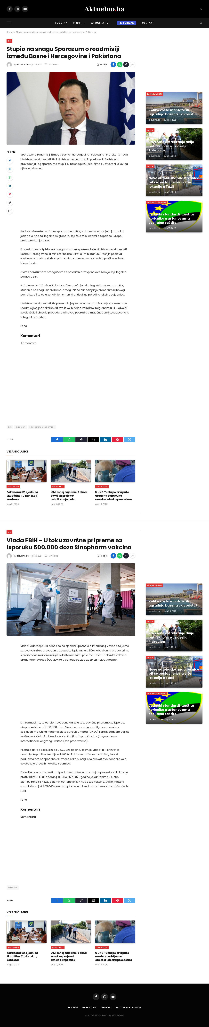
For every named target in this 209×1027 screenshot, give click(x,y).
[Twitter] (10, 169)
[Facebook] (10, 160)
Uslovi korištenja (128, 1007)
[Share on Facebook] (113, 64)
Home (9, 32)
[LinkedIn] (10, 185)
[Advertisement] (75, 200)
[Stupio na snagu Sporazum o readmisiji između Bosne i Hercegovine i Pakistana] (71, 108)
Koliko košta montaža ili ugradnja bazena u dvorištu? (173, 112)
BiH (9, 41)
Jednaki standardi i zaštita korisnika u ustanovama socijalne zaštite (171, 218)
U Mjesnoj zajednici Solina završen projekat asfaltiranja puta (69, 495)
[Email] (10, 210)
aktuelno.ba (22, 64)
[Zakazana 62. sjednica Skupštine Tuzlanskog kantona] (27, 471)
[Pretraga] (200, 23)
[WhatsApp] (10, 177)
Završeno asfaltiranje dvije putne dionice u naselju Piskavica (171, 146)
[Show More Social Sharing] (132, 64)
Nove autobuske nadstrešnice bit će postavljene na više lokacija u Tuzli (174, 182)
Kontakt (148, 23)
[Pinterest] (10, 194)
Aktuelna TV (99, 23)
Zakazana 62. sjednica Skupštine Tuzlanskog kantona (22, 495)
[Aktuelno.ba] (104, 9)
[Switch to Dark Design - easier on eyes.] (200, 9)
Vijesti (78, 23)
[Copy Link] (126, 64)
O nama (73, 1007)
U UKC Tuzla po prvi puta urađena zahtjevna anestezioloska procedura (113, 495)
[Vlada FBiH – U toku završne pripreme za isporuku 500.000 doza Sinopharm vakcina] (71, 599)
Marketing (89, 1007)
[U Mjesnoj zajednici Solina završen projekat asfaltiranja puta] (71, 471)
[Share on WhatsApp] (119, 64)
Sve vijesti (13, 486)
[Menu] (9, 23)
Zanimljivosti (154, 94)
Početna (61, 23)
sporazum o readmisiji (42, 426)
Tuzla (150, 130)
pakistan (20, 426)
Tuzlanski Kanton (156, 202)
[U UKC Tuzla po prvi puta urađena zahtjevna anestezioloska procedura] (115, 471)
